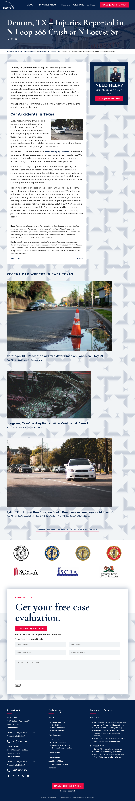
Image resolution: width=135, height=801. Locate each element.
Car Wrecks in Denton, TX (48, 52)
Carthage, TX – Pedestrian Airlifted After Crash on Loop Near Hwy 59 (55, 356)
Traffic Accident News (58, 764)
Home (9, 52)
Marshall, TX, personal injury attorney (109, 730)
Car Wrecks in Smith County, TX (31, 516)
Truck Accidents (59, 743)
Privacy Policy (66, 797)
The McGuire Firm (53, 797)
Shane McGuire (58, 722)
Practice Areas (48, 5)
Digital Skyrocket (87, 797)
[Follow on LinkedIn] (18, 776)
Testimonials (54, 758)
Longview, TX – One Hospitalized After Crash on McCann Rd (48, 423)
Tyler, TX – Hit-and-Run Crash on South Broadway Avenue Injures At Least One (62, 512)
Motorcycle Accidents (61, 745)
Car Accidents (58, 740)
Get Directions (13, 728)
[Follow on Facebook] (9, 776)
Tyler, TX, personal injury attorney (107, 741)
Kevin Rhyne (57, 725)
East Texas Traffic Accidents (24, 52)
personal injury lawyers (57, 151)
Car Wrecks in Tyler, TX (55, 516)
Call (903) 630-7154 (114, 5)
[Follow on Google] (23, 776)
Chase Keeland (58, 730)
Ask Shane (78, 5)
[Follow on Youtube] (28, 776)
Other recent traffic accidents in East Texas (67, 529)
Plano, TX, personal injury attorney (108, 757)
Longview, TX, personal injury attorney (109, 725)
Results (65, 5)
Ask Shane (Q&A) (56, 761)
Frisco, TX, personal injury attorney (108, 752)
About (31, 5)
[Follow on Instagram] (13, 776)
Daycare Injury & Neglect (62, 748)
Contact (91, 5)
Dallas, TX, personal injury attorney (108, 749)
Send (18, 685)
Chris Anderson (58, 728)
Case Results (54, 753)
